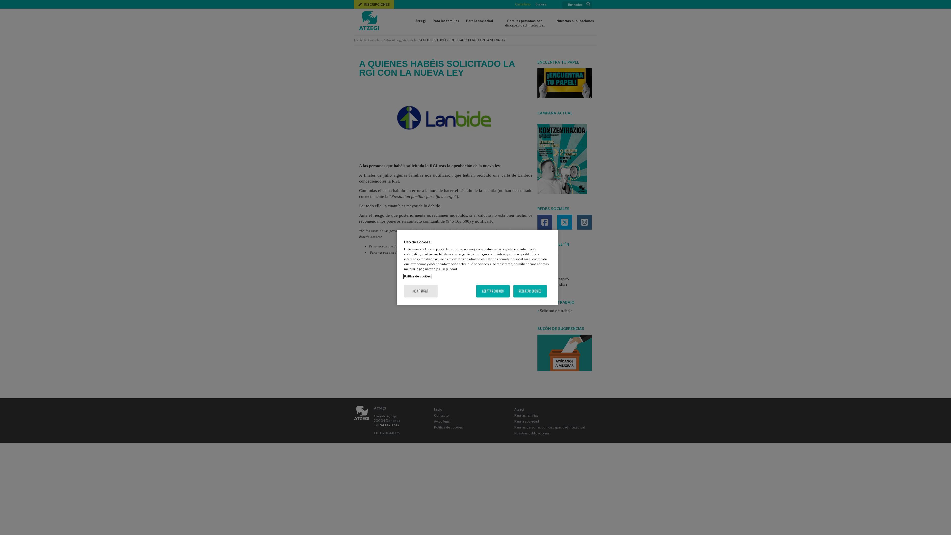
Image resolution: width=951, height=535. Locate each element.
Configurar (420, 291)
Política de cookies (417, 276)
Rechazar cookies (530, 291)
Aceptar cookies (493, 291)
